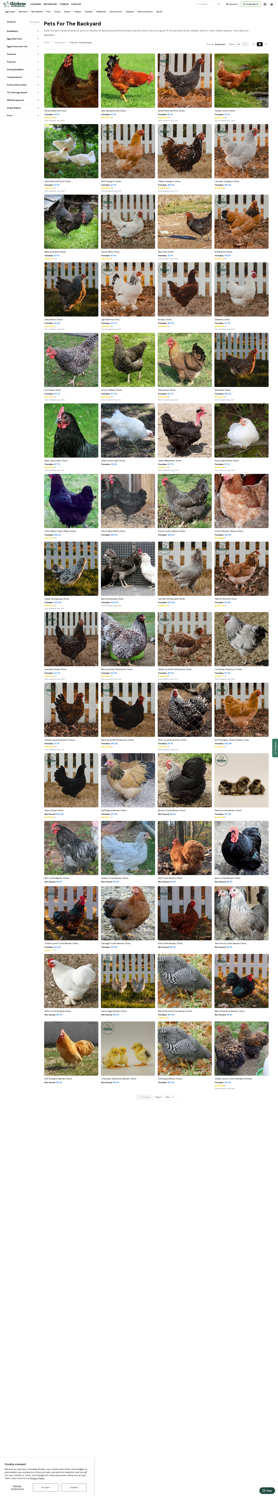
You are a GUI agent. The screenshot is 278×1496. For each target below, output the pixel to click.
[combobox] (221, 44)
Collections (60, 42)
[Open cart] (272, 4)
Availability (233, 4)
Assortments (115, 11)
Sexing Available (15, 69)
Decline (74, 1487)
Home (47, 42)
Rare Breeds (37, 11)
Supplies (76, 4)
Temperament (14, 77)
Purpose (11, 61)
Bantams (23, 11)
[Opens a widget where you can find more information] (267, 1491)
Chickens (35, 4)
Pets (48, 11)
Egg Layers (10, 11)
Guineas (89, 11)
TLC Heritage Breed (17, 92)
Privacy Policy (37, 1478)
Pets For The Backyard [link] (81, 42)
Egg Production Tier (17, 46)
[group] (242, 44)
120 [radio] (245, 44)
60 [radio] (239, 44)
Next (168, 1097)
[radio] (254, 44)
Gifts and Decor (145, 11)
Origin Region (14, 108)
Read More (49, 35)
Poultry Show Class (16, 84)
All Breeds (101, 11)
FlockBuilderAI (251, 4)
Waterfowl (50, 4)
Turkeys (64, 4)
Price (9, 115)
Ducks (57, 11)
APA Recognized (15, 100)
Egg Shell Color (14, 38)
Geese (67, 11)
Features (11, 54)
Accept (46, 1487)
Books (159, 11)
